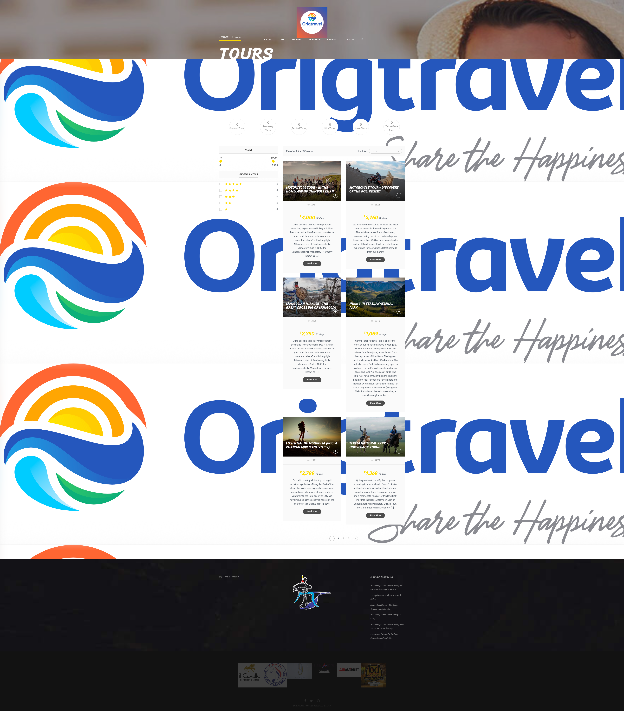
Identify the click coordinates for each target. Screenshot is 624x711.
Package (297, 40)
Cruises (350, 40)
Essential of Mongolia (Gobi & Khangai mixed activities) (311, 445)
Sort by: (362, 151)
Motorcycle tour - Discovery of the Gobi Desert (374, 189)
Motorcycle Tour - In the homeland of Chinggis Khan (310, 189)
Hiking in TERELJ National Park (371, 306)
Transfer (314, 40)
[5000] (273, 161)
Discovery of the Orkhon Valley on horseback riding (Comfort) (386, 587)
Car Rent (332, 40)
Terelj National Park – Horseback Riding (369, 445)
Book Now (312, 263)
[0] (220, 161)
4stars (248, 190)
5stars (248, 184)
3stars (248, 197)
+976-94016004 (230, 577)
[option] (250, 675)
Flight (267, 40)
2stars (248, 203)
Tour (281, 40)
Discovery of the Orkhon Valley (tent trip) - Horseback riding (387, 626)
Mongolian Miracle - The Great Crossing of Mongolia (311, 306)
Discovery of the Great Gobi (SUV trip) (385, 616)
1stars (248, 209)
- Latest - (375, 151)
